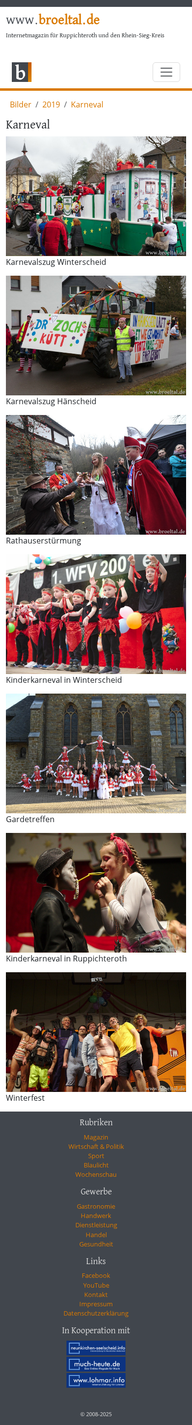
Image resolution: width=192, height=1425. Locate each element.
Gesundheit (96, 1244)
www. (53, 20)
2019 (51, 104)
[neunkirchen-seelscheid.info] (96, 1348)
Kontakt (96, 1294)
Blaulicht (96, 1165)
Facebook (96, 1275)
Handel (96, 1234)
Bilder (21, 104)
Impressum (96, 1303)
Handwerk (96, 1215)
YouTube (96, 1285)
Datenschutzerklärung (96, 1313)
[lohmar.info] (96, 1379)
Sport (96, 1155)
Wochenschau (96, 1174)
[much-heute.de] (96, 1364)
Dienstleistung (96, 1224)
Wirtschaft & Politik (96, 1146)
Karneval (87, 104)
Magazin (96, 1137)
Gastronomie (96, 1206)
